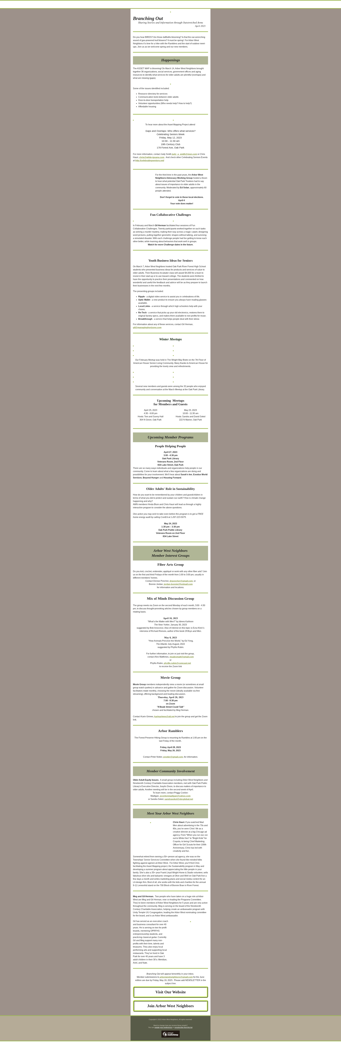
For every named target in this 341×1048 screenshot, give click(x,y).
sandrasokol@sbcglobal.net (179, 799)
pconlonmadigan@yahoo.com (175, 796)
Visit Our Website (170, 992)
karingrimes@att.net (164, 716)
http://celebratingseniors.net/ (149, 160)
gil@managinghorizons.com (147, 327)
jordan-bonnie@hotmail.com (178, 584)
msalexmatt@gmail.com (182, 657)
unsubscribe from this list (183, 1027)
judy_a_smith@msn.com (184, 154)
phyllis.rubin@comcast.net (177, 663)
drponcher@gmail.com (181, 581)
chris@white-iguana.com (151, 157)
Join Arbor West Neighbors (170, 1006)
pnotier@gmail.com (173, 757)
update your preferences (163, 1027)
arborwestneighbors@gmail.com (176, 977)
